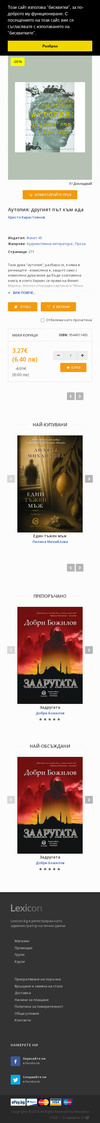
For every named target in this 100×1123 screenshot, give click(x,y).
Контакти (23, 1020)
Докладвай (82, 183)
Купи (76, 367)
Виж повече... (24, 292)
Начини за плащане (32, 999)
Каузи (20, 961)
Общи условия (27, 1013)
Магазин (22, 940)
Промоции (23, 947)
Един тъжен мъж (50, 535)
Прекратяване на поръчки (38, 979)
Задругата (50, 707)
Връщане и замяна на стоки (39, 986)
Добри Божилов (50, 713)
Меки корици (25, 335)
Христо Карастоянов (26, 217)
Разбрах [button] (50, 46)
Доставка (23, 992)
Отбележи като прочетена (69, 319)
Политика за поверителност (39, 1006)
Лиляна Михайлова (50, 541)
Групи (20, 954)
